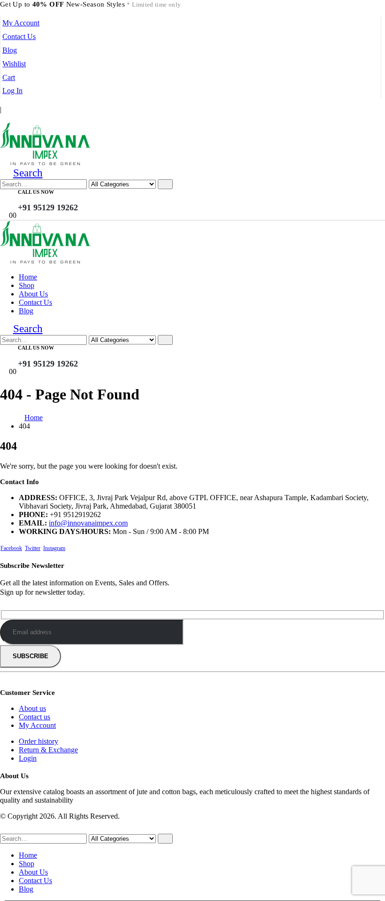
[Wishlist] (99, 200)
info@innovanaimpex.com (88, 523)
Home (28, 277)
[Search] (165, 184)
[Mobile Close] (5, 829)
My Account (20, 23)
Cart (8, 77)
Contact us (34, 717)
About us (32, 708)
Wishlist (14, 64)
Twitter (32, 548)
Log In (12, 91)
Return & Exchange (48, 750)
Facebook (11, 548)
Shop (26, 285)
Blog (9, 50)
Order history (38, 741)
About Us (33, 294)
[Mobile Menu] (3, 118)
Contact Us (19, 36)
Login (28, 758)
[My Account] (85, 200)
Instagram (54, 548)
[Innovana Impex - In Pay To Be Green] (45, 163)
